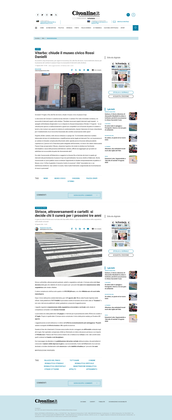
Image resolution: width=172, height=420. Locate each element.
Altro (43, 38)
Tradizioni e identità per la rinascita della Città (48, 22)
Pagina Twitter (42, 15)
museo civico (59, 178)
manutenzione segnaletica (84, 366)
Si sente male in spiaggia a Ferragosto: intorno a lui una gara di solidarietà (115, 128)
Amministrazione (52, 38)
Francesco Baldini (45, 228)
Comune (92, 360)
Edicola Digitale (123, 21)
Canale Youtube (51, 15)
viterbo (71, 181)
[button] (133, 15)
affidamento (91, 369)
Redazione (38, 69)
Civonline (37, 38)
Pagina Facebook (38, 15)
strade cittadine (51, 369)
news (46, 178)
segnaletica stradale (54, 363)
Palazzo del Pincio (52, 360)
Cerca (128, 15)
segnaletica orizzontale (55, 366)
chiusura (76, 178)
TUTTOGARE (74, 360)
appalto (72, 369)
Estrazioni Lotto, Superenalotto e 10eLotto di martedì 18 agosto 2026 (115, 160)
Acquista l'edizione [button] (121, 96)
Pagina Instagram (47, 15)
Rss (56, 15)
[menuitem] (42, 28)
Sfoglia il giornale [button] (121, 92)
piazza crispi (91, 178)
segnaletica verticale (84, 363)
